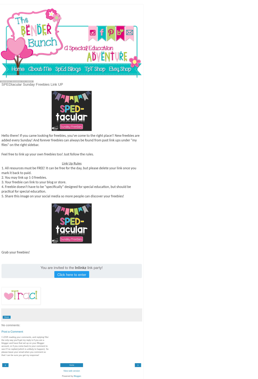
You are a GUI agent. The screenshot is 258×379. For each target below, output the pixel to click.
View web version (71, 371)
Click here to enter (71, 274)
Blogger (77, 376)
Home (71, 365)
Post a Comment (12, 331)
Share (6, 317)
